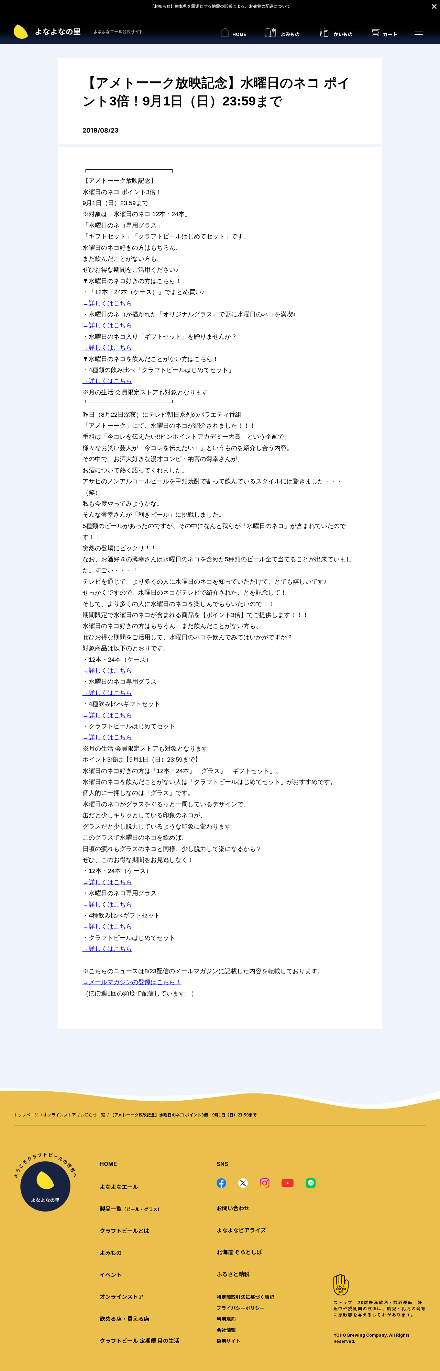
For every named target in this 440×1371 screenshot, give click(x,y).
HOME (108, 1163)
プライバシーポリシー (241, 1307)
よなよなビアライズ (241, 1230)
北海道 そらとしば (239, 1252)
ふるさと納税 (233, 1274)
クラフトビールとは (124, 1230)
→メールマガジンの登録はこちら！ (132, 982)
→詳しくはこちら (107, 303)
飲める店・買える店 (124, 1318)
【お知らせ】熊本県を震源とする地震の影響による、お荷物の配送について (220, 6)
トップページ (26, 1114)
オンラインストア (59, 1114)
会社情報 (226, 1329)
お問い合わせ (233, 1208)
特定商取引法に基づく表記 (245, 1296)
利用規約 (226, 1318)
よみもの (111, 1252)
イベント (111, 1274)
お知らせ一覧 (92, 1114)
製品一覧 (131, 1208)
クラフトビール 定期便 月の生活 (139, 1340)
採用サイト (229, 1340)
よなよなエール (119, 1186)
